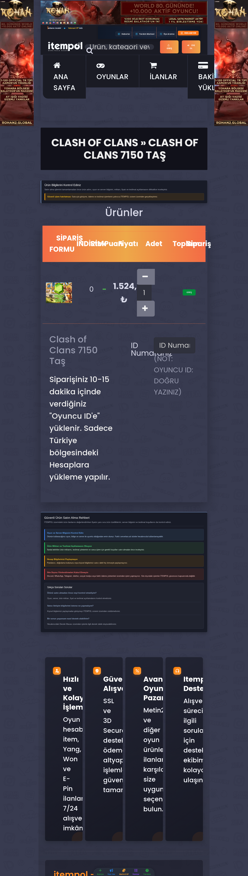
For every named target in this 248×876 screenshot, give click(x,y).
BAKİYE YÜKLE (210, 82)
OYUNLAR (112, 77)
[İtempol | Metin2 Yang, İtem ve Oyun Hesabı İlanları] (65, 46)
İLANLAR (163, 77)
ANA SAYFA (64, 82)
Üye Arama (169, 34)
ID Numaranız (141, 349)
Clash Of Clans (94, 142)
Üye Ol (192, 47)
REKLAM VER (190, 33)
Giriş (169, 48)
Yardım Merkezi (146, 34)
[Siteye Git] (17, 62)
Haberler (126, 34)
